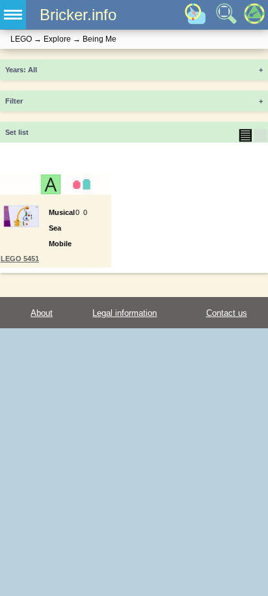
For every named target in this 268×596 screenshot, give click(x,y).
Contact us (226, 313)
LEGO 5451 (20, 259)
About (42, 313)
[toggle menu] (13, 14)
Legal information (124, 313)
